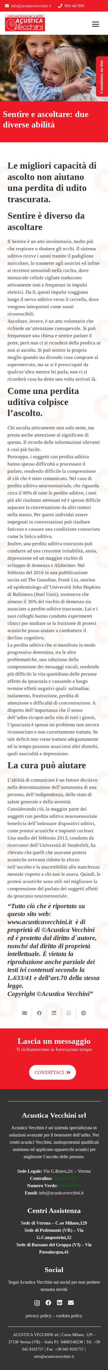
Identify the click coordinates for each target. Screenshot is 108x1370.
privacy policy (39, 1315)
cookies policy (69, 1315)
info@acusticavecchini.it (31, 6)
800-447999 (70, 1185)
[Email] (71, 1303)
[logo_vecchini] (25, 23)
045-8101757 (66, 1178)
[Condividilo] (39, 1013)
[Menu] (95, 24)
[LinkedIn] (59, 1303)
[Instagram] (37, 1303)
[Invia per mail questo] (24, 1013)
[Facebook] (48, 1303)
